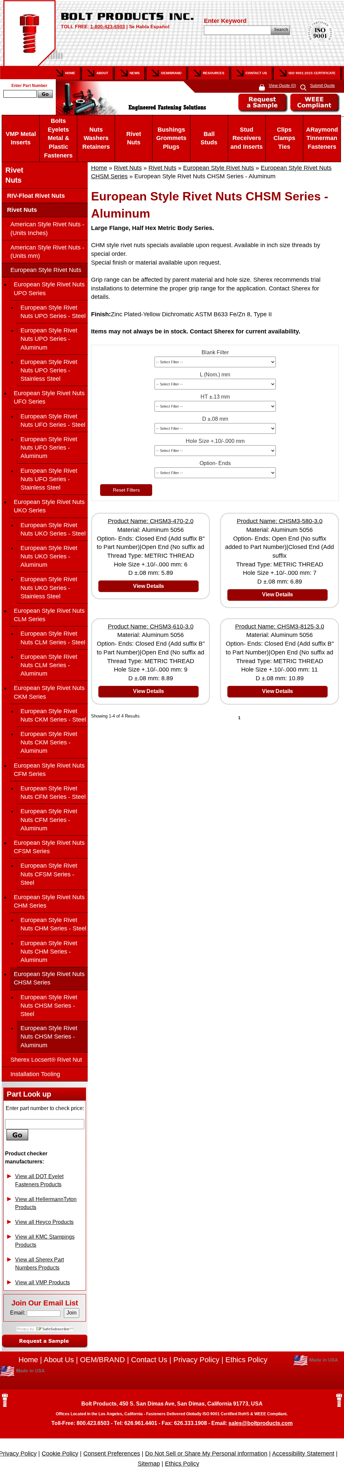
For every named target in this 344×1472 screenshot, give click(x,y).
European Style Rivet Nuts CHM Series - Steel (53, 924)
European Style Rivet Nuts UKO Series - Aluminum (48, 556)
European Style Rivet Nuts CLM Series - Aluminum (48, 665)
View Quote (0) (282, 85)
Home (70, 73)
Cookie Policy (60, 1453)
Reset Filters (126, 490)
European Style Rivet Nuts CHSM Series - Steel (48, 1005)
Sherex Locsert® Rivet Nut (46, 1059)
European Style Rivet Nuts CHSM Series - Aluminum (48, 1036)
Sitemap (149, 1463)
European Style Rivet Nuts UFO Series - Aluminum (48, 447)
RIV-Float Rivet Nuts (35, 195)
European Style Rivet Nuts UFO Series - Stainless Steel (48, 479)
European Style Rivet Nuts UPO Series (49, 288)
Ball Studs (209, 138)
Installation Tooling (35, 1074)
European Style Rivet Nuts (218, 168)
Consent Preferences (111, 1453)
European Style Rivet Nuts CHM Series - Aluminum (48, 951)
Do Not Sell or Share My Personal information (206, 1453)
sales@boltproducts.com (260, 1423)
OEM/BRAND (102, 1359)
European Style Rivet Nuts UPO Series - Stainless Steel (48, 370)
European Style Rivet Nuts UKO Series (49, 506)
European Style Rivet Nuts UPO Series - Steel (53, 311)
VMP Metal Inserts (21, 138)
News (135, 73)
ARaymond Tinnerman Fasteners (322, 138)
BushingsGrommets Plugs (171, 138)
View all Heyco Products (44, 1222)
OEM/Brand (171, 73)
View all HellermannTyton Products (46, 1203)
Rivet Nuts (133, 138)
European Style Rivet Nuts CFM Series (49, 769)
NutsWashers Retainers (96, 138)
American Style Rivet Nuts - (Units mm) (47, 251)
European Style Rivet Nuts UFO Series (49, 397)
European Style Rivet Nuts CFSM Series (49, 847)
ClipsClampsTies (284, 138)
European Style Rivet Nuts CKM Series (49, 692)
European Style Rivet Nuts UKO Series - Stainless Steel (48, 587)
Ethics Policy (246, 1359)
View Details (148, 586)
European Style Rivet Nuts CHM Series (49, 901)
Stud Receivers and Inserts (246, 138)
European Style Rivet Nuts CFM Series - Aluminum (48, 819)
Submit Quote (322, 85)
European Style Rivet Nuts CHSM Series (49, 978)
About (102, 73)
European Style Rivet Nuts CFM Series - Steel (53, 792)
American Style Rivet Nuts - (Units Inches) (47, 228)
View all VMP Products (42, 1282)
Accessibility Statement (303, 1453)
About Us (59, 1359)
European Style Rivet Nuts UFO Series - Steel (52, 420)
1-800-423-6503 (107, 26)
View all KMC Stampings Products (45, 1241)
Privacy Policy (196, 1359)
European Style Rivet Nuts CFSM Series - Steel (48, 874)
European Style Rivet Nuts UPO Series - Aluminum (48, 339)
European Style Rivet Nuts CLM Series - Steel (52, 637)
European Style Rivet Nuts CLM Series (49, 615)
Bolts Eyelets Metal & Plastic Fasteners (58, 138)
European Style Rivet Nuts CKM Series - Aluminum (48, 742)
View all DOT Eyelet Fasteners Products (39, 1180)
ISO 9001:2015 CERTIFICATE (312, 73)
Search (281, 29)
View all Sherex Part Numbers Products (39, 1264)
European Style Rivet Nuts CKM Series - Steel (53, 715)
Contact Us (256, 73)
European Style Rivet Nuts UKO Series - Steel (53, 529)
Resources (213, 73)
